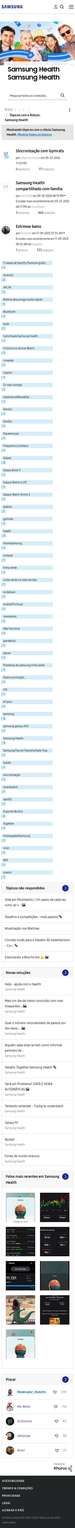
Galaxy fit (11, 1123)
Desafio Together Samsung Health (29, 1067)
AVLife (7, 287)
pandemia (9, 641)
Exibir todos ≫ (37, 888)
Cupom (7, 372)
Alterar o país (13, 1510)
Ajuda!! (10, 1139)
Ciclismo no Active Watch (18, 348)
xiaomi (7, 872)
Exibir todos (37, 1176)
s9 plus (7, 702)
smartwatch (10, 787)
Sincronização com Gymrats (40, 150)
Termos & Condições (17, 1488)
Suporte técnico (13, 811)
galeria (7, 507)
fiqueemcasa (11, 433)
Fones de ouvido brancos (22, 1156)
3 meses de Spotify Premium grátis (24, 263)
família (7, 421)
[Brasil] (12, 6)
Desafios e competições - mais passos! (32, 917)
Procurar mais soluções (37, 972)
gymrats (8, 519)
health (7, 531)
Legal (6, 1503)
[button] (20, 1207)
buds (6, 324)
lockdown (9, 592)
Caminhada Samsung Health (20, 336)
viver (6, 848)
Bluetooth (9, 312)
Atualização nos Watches (22, 928)
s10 (5, 689)
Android (8, 275)
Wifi (5, 860)
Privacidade (11, 1495)
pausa (6, 653)
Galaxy (7, 458)
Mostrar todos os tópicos (35, 134)
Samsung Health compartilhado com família (39, 185)
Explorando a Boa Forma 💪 (25, 957)
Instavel (8, 555)
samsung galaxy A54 (15, 726)
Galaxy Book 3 (12, 470)
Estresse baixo (28, 226)
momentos (9, 616)
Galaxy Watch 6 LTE (15, 482)
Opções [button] (63, 110)
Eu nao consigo (12, 385)
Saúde (7, 762)
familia (7, 409)
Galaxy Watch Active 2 (16, 494)
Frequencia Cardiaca (15, 446)
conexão (8, 360)
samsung (8, 714)
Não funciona (11, 628)
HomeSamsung (12, 543)
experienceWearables (16, 397)
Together (8, 823)
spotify (7, 799)
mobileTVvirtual (13, 604)
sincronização (11, 775)
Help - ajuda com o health (23, 984)
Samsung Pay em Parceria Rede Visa (25, 750)
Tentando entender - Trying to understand (34, 1106)
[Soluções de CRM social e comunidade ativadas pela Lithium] (63, 1467)
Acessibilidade (13, 1481)
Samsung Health (15, 989)
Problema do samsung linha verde (24, 665)
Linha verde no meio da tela (20, 580)
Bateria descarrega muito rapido (23, 299)
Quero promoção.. (14, 677)
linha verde (10, 567)
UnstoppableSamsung (16, 836)
